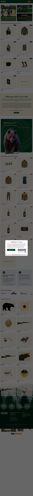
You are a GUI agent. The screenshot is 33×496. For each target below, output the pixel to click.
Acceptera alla (11, 249)
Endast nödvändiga (22, 249)
